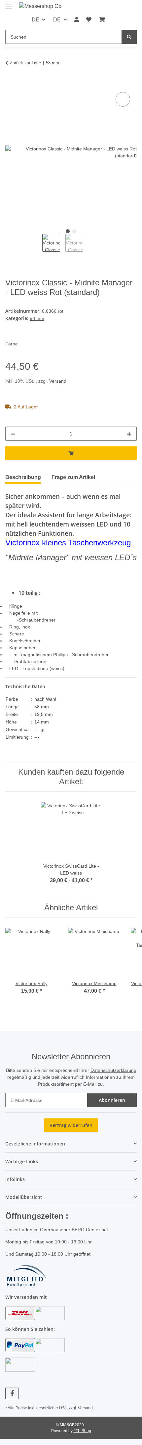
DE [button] (35, 19)
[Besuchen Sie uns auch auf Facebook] (12, 1393)
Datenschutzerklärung (113, 1070)
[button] (77, 19)
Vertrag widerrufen (71, 1125)
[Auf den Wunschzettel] (123, 99)
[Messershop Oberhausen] (40, 6)
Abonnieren (112, 1100)
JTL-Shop (82, 1431)
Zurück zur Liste (25, 62)
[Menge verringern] (13, 433)
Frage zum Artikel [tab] (73, 477)
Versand (57, 381)
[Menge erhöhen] (129, 433)
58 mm (37, 318)
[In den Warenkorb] (10, 83)
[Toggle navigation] (8, 4)
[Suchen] (129, 37)
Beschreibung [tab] (23, 477)
